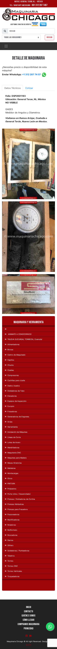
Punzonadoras (13, 514)
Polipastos (11, 489)
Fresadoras (12, 411)
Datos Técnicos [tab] (12, 88)
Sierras (10, 540)
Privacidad (28, 628)
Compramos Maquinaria (28, 624)
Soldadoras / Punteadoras (18, 551)
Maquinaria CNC (14, 453)
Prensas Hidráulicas (15, 504)
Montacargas (12, 473)
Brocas (10, 350)
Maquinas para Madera (16, 458)
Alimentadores (13, 344)
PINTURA (11, 484)
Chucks (10, 365)
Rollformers (12, 530)
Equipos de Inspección (16, 401)
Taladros (11, 556)
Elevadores (12, 396)
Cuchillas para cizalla (16, 380)
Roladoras (11, 525)
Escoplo (10, 406)
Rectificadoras (13, 520)
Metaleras (11, 468)
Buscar (49, 37)
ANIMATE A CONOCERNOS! (19, 334)
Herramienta (12, 427)
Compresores (13, 375)
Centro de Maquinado (16, 355)
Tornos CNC (12, 566)
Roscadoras (12, 535)
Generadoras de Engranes (18, 417)
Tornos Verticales (14, 571)
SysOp (28, 645)
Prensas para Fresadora (17, 509)
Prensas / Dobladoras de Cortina (21, 499)
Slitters (10, 545)
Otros (9, 478)
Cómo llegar (28, 620)
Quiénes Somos (28, 615)
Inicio (28, 607)
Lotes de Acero (13, 442)
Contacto (28, 611)
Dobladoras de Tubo (15, 391)
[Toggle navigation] (6, 46)
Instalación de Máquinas (17, 432)
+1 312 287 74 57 (31, 74)
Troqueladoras (13, 576)
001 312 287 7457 (39, 5)
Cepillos (10, 360)
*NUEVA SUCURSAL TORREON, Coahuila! (24, 339)
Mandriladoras (13, 448)
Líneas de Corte (14, 437)
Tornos (10, 561)
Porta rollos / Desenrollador (19, 494)
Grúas (9, 422)
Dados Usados (13, 386)
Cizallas (10, 370)
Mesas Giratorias (14, 463)
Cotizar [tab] (29, 88)
